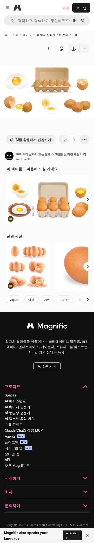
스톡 (15, 35)
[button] (47, 366)
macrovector (23, 159)
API (7, 459)
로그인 (81, 7)
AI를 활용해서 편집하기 (33, 139)
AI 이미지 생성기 (17, 406)
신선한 (64, 299)
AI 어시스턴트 (15, 400)
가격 (65, 7)
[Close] (87, 535)
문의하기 (12, 505)
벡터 (25, 35)
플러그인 (16, 442)
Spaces (10, 395)
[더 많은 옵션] (49, 48)
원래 (27, 64)
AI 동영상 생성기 (17, 412)
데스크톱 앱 (18, 447)
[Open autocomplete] (10, 20)
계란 (47, 299)
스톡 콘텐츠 (14, 424)
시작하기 (12, 478)
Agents (14, 436)
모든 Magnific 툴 (17, 465)
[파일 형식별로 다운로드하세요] (84, 48)
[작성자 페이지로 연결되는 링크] (9, 156)
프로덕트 (12, 386)
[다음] (74, 139)
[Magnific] (47, 327)
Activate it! (71, 535)
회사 (9, 492)
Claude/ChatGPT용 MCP (24, 430)
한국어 (47, 366)
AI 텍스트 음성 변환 (19, 418)
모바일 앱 (12, 453)
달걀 (31, 299)
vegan (14, 299)
